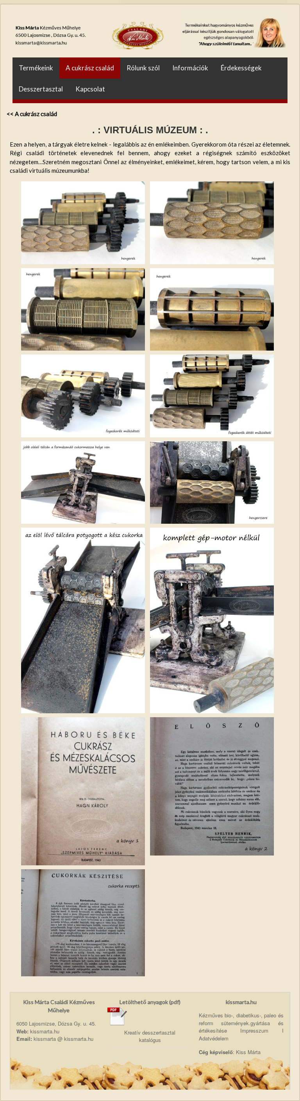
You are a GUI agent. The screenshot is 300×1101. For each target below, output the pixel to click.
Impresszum (261, 1030)
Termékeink (36, 68)
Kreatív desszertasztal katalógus (149, 1036)
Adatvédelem (214, 1038)
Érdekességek (241, 68)
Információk (190, 68)
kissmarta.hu (241, 1002)
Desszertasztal (41, 89)
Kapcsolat (90, 89)
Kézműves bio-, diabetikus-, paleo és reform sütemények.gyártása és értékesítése (241, 1022)
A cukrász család (90, 68)
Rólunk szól (143, 68)
